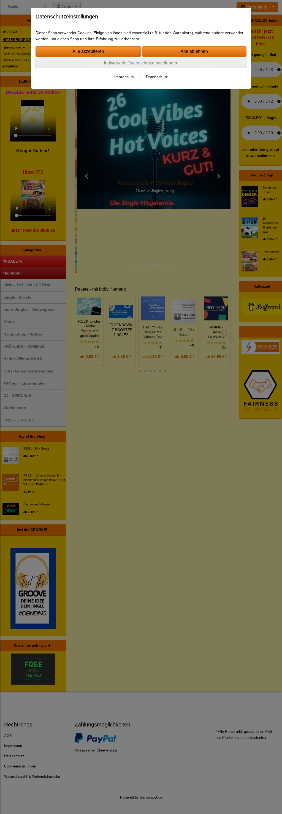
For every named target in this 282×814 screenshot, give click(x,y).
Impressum (124, 77)
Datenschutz (157, 77)
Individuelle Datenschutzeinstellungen (141, 63)
